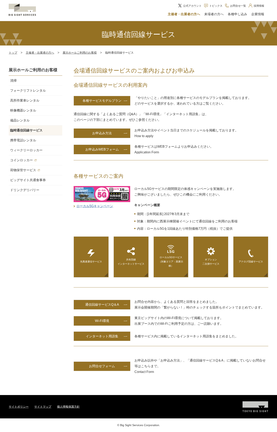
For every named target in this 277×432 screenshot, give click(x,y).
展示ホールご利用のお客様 (80, 52)
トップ (13, 52)
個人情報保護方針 (68, 406)
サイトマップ (42, 406)
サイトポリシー (19, 406)
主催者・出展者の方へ (40, 52)
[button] (184, 14)
